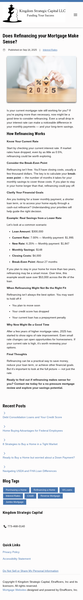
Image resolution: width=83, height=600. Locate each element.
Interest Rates (50, 50)
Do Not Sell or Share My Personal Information (30, 570)
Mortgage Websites (15, 589)
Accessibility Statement (17, 558)
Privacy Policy (11, 552)
